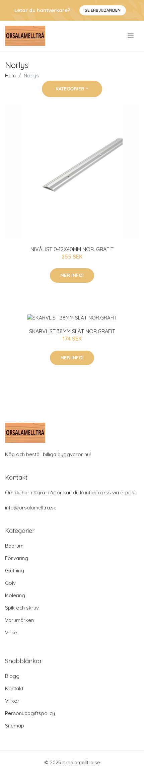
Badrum (14, 546)
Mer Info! (72, 275)
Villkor (12, 701)
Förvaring (16, 558)
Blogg (12, 676)
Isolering (15, 595)
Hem (10, 75)
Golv (10, 583)
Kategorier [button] (70, 89)
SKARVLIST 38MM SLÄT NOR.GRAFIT (72, 331)
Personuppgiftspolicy (30, 713)
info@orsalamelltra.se (31, 507)
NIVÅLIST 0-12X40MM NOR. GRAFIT (72, 249)
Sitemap (14, 725)
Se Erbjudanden (103, 10)
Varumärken (19, 620)
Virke (11, 632)
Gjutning (14, 570)
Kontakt (14, 688)
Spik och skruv (22, 608)
